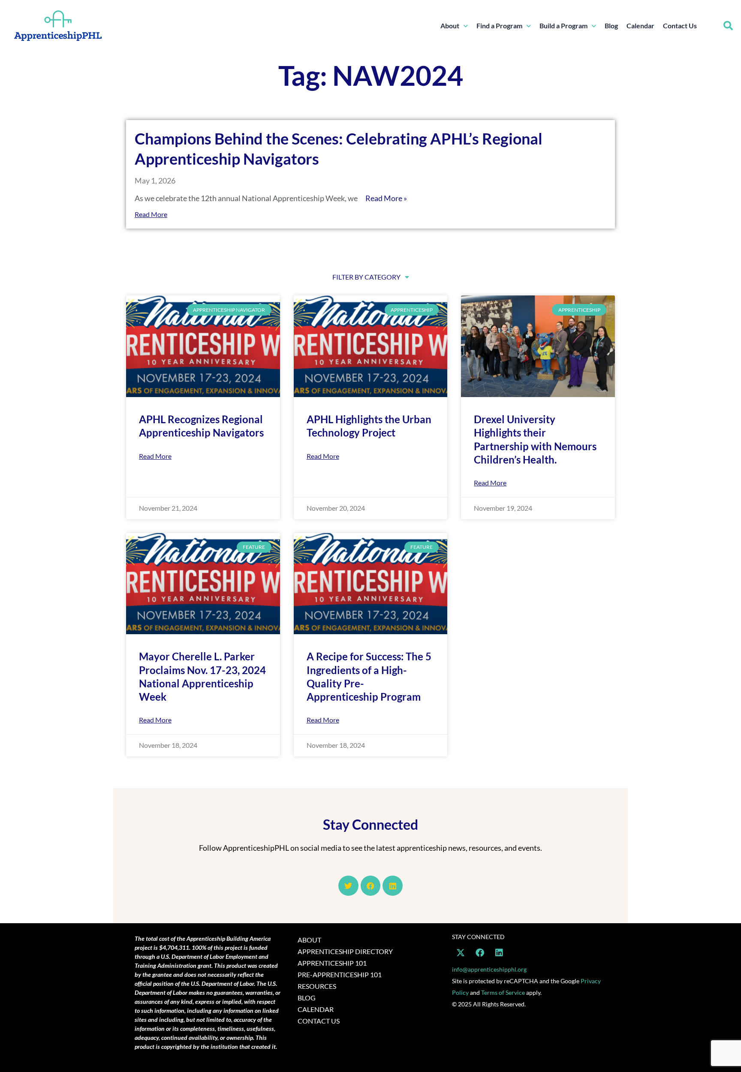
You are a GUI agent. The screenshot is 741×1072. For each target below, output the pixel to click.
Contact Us (680, 25)
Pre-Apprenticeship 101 (340, 974)
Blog (611, 25)
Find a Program (499, 25)
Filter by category (366, 277)
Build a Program (563, 25)
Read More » (386, 198)
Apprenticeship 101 (332, 963)
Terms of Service (503, 992)
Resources (317, 986)
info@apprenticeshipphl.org (489, 969)
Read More (151, 214)
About (449, 25)
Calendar (640, 25)
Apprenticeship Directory (345, 951)
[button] (728, 25)
